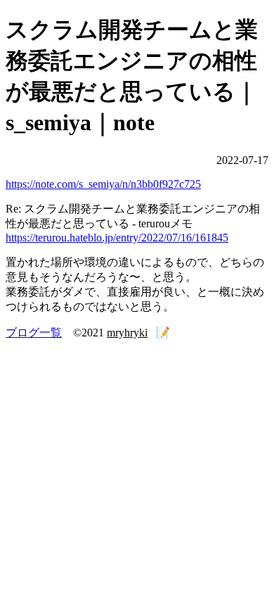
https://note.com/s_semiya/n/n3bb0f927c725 (103, 184)
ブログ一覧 (34, 333)
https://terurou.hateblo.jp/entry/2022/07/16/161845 (117, 238)
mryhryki (127, 333)
